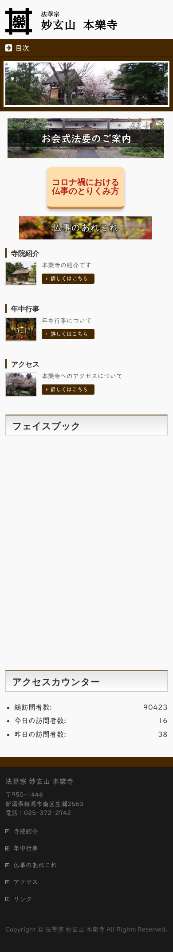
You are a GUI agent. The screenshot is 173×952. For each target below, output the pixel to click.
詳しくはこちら (69, 278)
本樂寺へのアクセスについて (82, 376)
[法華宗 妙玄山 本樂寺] (69, 24)
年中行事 (25, 309)
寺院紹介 (25, 253)
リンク (22, 899)
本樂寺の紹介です (66, 265)
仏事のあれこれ (35, 865)
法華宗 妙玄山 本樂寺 (75, 929)
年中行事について (66, 320)
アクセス (25, 364)
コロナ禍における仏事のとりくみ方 (85, 186)
